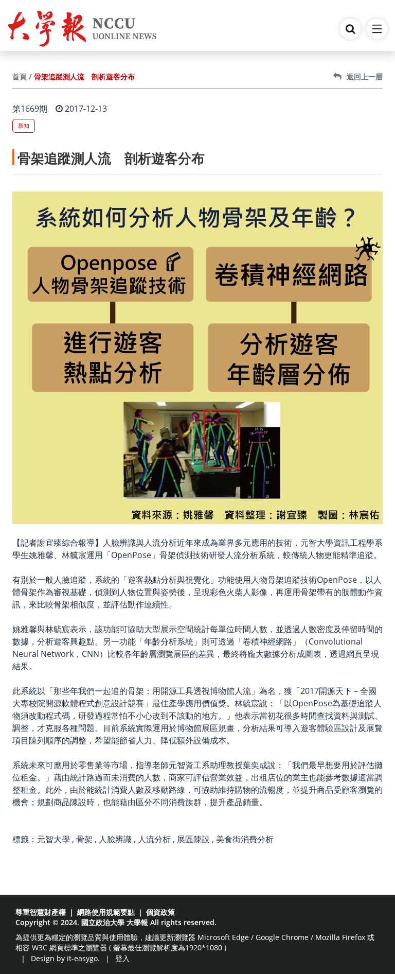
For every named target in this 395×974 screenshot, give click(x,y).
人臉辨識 (115, 839)
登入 (122, 958)
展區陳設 (193, 839)
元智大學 (53, 839)
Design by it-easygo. (65, 958)
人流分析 (154, 839)
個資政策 (160, 912)
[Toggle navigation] (377, 29)
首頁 (19, 76)
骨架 (84, 839)
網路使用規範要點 (106, 912)
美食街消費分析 (245, 839)
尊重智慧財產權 (40, 912)
